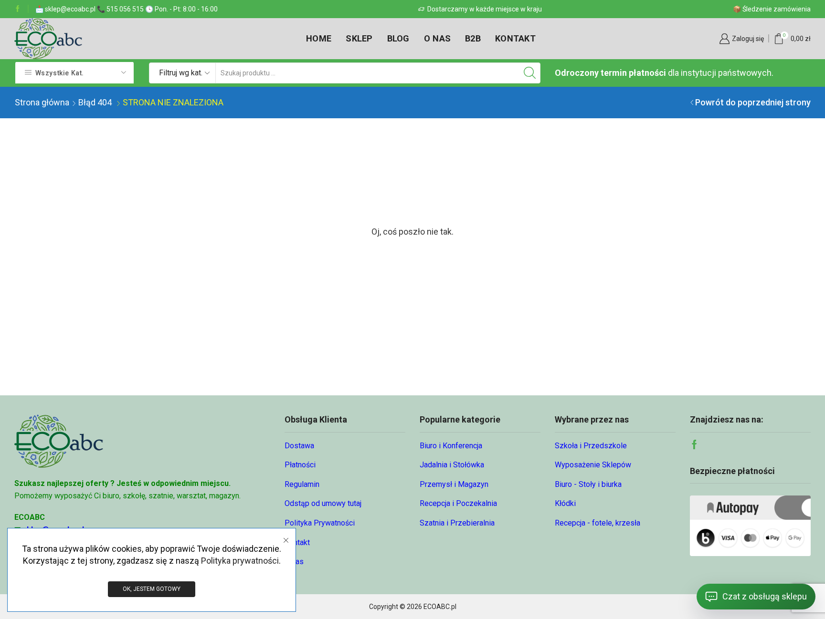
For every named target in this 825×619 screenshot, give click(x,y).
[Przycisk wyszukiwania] (530, 73)
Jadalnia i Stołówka (452, 464)
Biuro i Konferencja (451, 445)
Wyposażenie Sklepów (593, 464)
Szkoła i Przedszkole (591, 445)
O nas (437, 38)
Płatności (300, 464)
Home (318, 38)
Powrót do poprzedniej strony (753, 102)
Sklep (359, 38)
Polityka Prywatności (320, 522)
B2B (473, 38)
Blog (398, 38)
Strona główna (42, 102)
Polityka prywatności (240, 561)
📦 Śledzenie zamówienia (772, 9)
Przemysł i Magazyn (454, 484)
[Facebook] (17, 9)
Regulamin (302, 484)
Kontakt (515, 38)
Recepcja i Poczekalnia (458, 503)
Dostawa (299, 445)
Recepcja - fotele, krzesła (597, 522)
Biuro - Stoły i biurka (588, 484)
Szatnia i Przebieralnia (457, 522)
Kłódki (565, 503)
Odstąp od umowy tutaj (323, 503)
